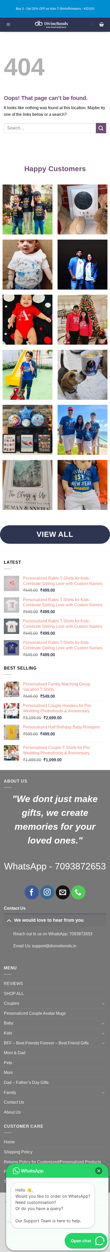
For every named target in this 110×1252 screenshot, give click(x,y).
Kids (8, 1033)
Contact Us (14, 1102)
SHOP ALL (14, 993)
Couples (11, 1003)
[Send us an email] (63, 892)
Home (9, 1142)
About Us (12, 1112)
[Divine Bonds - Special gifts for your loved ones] (51, 25)
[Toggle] (9, 920)
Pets (8, 1063)
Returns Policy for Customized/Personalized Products (52, 1162)
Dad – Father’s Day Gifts (26, 1082)
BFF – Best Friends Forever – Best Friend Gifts (46, 1043)
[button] (8, 24)
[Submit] (101, 128)
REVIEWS (13, 983)
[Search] (92, 24)
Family (10, 1092)
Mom (8, 1072)
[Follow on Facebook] (32, 892)
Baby (8, 1023)
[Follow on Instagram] (47, 892)
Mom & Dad (14, 1053)
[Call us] (78, 892)
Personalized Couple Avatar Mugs (35, 1013)
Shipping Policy (18, 1152)
